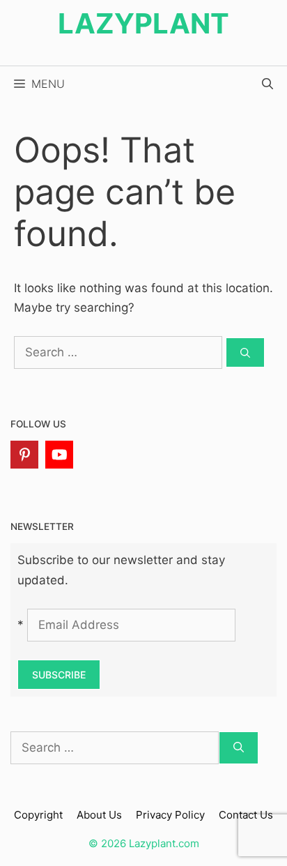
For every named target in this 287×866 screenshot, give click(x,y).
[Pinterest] (24, 455)
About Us (99, 814)
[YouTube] (59, 455)
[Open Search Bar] (267, 83)
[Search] (245, 352)
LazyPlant (143, 23)
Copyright (38, 814)
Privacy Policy (170, 814)
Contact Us (246, 814)
